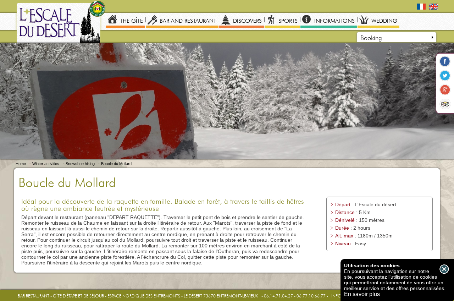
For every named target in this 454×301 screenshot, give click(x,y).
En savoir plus (362, 294)
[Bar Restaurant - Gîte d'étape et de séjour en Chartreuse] (60, 24)
